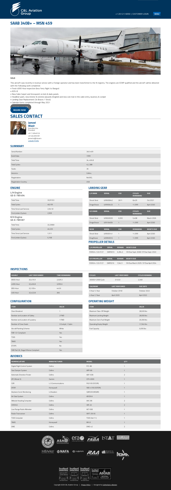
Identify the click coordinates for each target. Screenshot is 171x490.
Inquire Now (19, 110)
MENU (156, 14)
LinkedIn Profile (33, 141)
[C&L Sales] (26, 9)
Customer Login (140, 13)
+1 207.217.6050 (123, 13)
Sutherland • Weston (110, 485)
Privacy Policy (86, 485)
